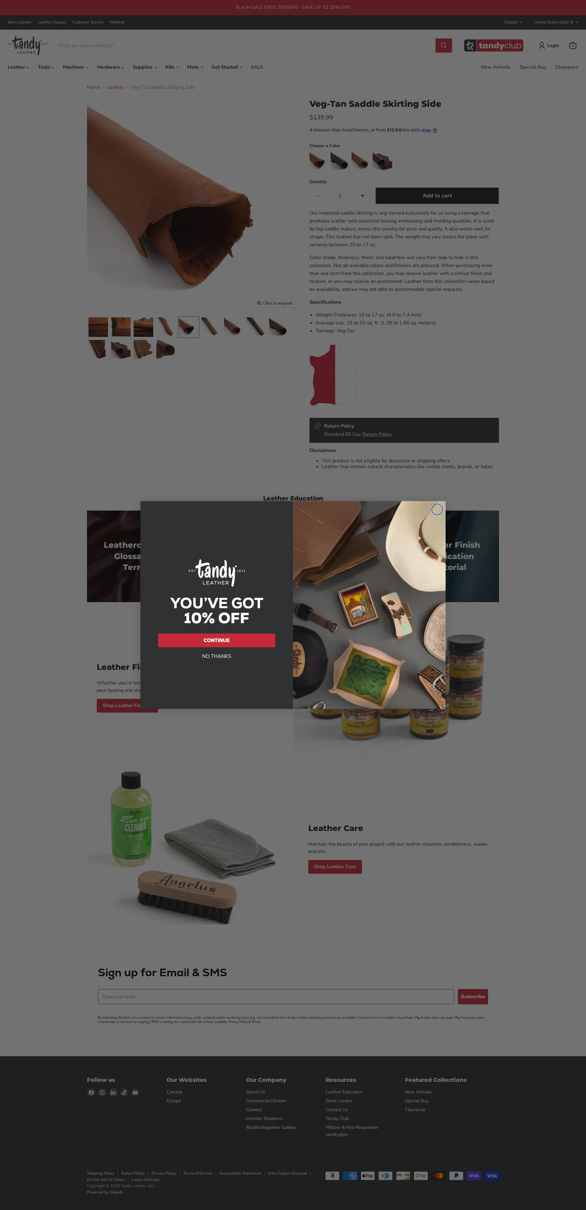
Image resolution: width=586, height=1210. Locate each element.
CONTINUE (217, 640)
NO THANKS (216, 656)
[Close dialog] (437, 509)
